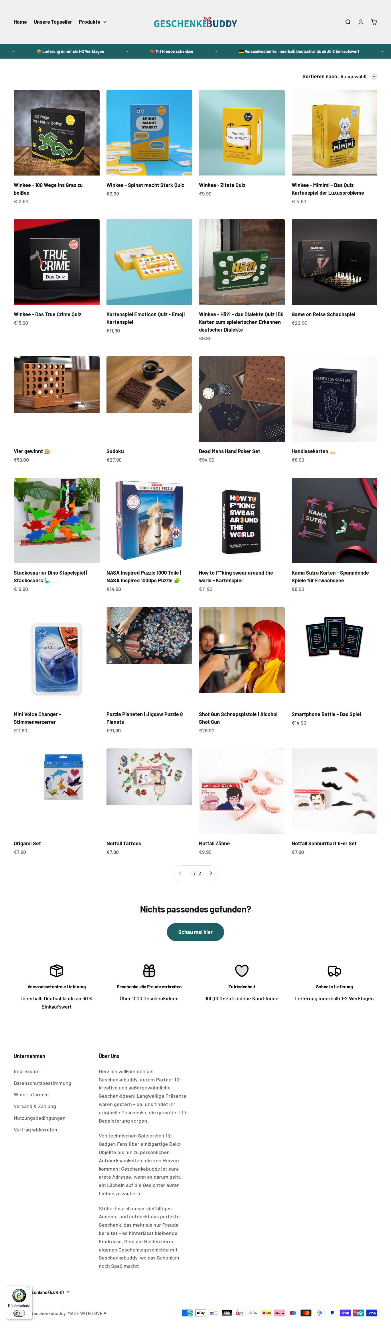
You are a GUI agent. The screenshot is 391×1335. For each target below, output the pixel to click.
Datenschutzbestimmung (42, 1083)
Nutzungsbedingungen (40, 1118)
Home (20, 22)
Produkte (89, 22)
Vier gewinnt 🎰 (32, 451)
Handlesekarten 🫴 (314, 451)
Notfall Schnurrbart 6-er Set (324, 843)
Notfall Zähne (214, 843)
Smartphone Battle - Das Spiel (326, 714)
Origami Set (27, 843)
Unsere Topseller (53, 22)
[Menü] (28, 1289)
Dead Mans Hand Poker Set (229, 451)
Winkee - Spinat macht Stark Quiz (145, 185)
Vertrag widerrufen (35, 1129)
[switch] (19, 1313)
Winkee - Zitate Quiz (222, 185)
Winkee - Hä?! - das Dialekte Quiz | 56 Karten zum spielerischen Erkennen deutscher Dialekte (241, 322)
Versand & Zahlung (35, 1106)
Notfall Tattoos (123, 843)
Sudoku (115, 451)
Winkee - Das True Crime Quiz (47, 314)
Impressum (27, 1071)
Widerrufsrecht (31, 1094)
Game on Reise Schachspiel (323, 314)
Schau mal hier (195, 932)
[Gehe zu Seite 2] (211, 873)
